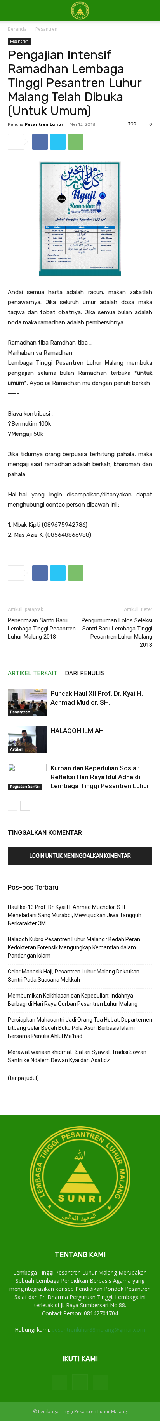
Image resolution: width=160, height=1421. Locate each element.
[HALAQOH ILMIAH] (27, 739)
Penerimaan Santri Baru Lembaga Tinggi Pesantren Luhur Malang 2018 (42, 628)
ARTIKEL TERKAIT (32, 673)
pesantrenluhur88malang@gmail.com (98, 1329)
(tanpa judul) (23, 1078)
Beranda (17, 29)
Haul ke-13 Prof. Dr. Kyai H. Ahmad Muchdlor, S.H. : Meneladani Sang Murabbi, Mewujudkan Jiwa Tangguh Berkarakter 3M (74, 915)
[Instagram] (80, 1382)
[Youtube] (100, 1382)
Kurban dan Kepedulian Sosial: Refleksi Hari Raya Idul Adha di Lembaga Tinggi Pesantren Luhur (99, 777)
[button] (149, 10)
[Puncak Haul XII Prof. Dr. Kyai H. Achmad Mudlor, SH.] (27, 702)
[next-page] (25, 806)
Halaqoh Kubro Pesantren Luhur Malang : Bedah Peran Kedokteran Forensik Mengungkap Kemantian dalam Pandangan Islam (74, 947)
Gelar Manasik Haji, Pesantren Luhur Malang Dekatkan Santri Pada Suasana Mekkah (73, 975)
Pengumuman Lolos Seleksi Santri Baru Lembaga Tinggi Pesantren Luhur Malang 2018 (117, 632)
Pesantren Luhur (44, 124)
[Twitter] (58, 142)
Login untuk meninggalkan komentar (80, 856)
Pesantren (46, 29)
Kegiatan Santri (25, 786)
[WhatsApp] (75, 142)
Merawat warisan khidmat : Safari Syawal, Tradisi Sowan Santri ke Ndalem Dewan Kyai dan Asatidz (77, 1056)
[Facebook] (40, 142)
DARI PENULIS (84, 673)
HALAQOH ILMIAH (77, 731)
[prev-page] (12, 806)
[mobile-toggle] (13, 10)
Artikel (16, 749)
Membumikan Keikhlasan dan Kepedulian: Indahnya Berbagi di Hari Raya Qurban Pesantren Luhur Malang (72, 1000)
